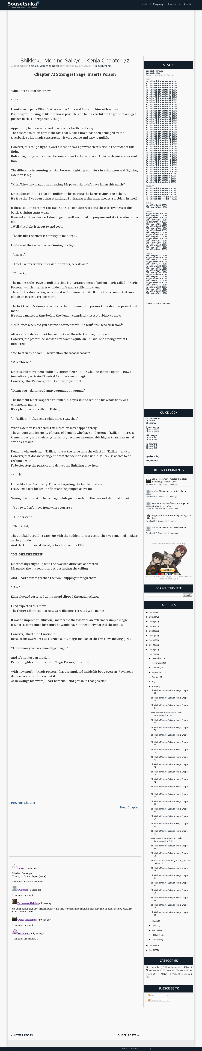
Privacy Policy (175, 1049)
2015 (151, 950)
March (155, 930)
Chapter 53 (151, 420)
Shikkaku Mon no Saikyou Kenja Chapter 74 (170, 765)
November (157, 662)
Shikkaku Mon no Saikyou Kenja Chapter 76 (170, 751)
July (154, 681)
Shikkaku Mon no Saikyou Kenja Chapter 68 (170, 810)
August (155, 676)
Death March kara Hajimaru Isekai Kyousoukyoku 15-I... (167, 714)
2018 (151, 649)
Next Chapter (129, 807)
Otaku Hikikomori (160, 478)
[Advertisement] (101, 35)
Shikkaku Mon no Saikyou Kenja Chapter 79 (170, 728)
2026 (151, 612)
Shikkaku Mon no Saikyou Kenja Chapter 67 (170, 817)
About (154, 1049)
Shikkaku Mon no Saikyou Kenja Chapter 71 (170, 788)
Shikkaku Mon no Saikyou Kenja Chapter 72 (75, 60)
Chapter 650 (151, 447)
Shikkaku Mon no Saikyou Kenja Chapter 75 (170, 758)
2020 (151, 640)
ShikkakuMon (37, 66)
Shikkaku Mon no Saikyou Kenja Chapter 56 (170, 913)
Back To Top (13, 1049)
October (156, 667)
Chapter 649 (151, 445)
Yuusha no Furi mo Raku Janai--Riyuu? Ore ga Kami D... (170, 862)
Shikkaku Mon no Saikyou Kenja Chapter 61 (170, 876)
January (155, 939)
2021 (151, 635)
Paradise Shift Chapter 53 (156, 484)
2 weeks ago (173, 533)
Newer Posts (22, 1035)
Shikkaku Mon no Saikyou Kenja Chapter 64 (170, 847)
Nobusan (172, 967)
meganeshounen (159, 515)
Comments (155, 999)
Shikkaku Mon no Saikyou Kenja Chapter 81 (170, 706)
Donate (187, 4)
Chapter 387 (151, 437)
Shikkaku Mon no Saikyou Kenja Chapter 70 (170, 795)
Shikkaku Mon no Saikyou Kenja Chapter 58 (170, 899)
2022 (151, 630)
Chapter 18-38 (152, 429)
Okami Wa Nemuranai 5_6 (156, 509)
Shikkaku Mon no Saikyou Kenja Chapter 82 (170, 699)
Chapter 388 (151, 439)
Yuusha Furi (186, 974)
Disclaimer (189, 1049)
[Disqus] (75, 902)
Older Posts (128, 1035)
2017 (151, 654)
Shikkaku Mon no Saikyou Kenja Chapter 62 (170, 869)
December (157, 658)
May (154, 920)
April (154, 925)
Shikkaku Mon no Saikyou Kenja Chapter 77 (170, 743)
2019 (151, 644)
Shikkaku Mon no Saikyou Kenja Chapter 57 (170, 906)
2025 (151, 616)
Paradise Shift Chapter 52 (156, 521)
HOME (144, 4)
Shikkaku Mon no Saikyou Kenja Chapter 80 (170, 721)
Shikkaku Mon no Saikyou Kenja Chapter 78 (170, 736)
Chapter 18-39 (152, 431)
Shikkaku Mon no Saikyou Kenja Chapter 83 (170, 691)
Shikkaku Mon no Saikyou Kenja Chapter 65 (170, 832)
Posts (152, 995)
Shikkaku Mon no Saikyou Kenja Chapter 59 (170, 891)
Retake (170, 970)
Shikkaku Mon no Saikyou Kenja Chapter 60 (170, 884)
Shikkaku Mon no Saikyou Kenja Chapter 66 (170, 825)
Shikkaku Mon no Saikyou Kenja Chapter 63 (170, 854)
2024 (151, 621)
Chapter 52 (151, 422)
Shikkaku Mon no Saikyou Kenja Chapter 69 (170, 802)
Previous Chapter (23, 802)
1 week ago (173, 484)
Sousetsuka (22, 3)
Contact (163, 1049)
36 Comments (103, 66)
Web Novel (52, 66)
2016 (151, 945)
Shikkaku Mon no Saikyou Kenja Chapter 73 (170, 773)
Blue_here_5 (157, 503)
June (154, 686)
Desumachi (152, 967)
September (157, 672)
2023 (151, 626)
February (156, 934)
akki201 (155, 491)
